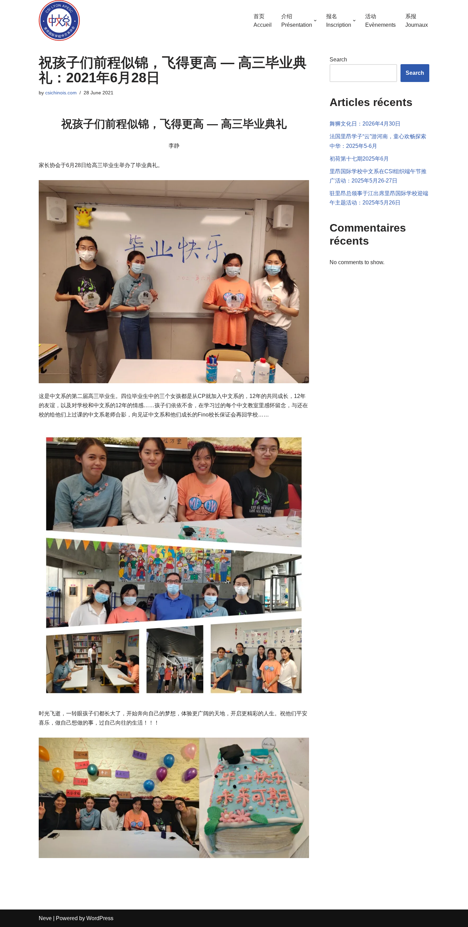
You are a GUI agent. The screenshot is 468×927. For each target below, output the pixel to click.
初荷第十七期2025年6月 (359, 159)
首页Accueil (263, 20)
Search (338, 59)
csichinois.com (61, 92)
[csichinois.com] (59, 20)
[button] (315, 20)
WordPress (99, 918)
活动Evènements (380, 20)
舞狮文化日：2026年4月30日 (365, 124)
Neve (45, 918)
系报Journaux (416, 20)
